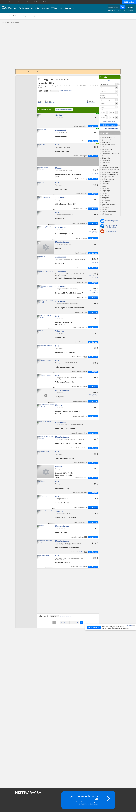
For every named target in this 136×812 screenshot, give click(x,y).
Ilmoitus (48, 101)
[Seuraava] (81, 622)
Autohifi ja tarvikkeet (108, 144)
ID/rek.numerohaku (114, 81)
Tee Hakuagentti (93, 627)
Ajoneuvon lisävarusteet (109, 140)
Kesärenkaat (106, 163)
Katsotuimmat (106, 160)
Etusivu (15, 8)
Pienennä (130, 625)
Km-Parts (81, 552)
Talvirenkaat (106, 195)
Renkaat (104, 193)
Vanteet (104, 209)
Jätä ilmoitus (129, 2)
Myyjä (40, 101)
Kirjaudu (130, 7)
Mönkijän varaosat (108, 179)
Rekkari (45, 2)
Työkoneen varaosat (108, 205)
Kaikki (40, 103)
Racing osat (105, 188)
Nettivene (23, 2)
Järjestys (90, 101)
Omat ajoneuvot (110, 231)
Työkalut (104, 202)
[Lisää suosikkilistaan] (39, 116)
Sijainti (130, 10)
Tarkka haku (24, 8)
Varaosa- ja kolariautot (109, 212)
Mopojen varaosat (107, 177)
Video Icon (45, 395)
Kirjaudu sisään (6, 16)
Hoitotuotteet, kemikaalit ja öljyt (110, 155)
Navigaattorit (106, 181)
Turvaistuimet (106, 200)
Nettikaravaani (38, 2)
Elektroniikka (106, 158)
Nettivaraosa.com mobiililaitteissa (111, 226)
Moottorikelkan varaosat (110, 172)
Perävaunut (105, 184)
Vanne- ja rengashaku (40, 8)
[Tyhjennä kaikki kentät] (119, 125)
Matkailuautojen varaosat (110, 167)
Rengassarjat (106, 191)
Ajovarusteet (106, 142)
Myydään (110, 10)
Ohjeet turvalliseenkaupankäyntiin (111, 221)
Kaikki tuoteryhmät (122, 10)
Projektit (104, 186)
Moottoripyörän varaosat (110, 174)
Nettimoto (16, 2)
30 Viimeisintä (56, 8)
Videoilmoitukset (107, 214)
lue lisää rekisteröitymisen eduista (23, 16)
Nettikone (30, 2)
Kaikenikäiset (50, 103)
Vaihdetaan (105, 207)
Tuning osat (68, 120)
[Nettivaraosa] (6, 8)
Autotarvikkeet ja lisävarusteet (107, 150)
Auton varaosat (107, 147)
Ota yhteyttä (93, 126)
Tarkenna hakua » (65, 91)
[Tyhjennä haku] (119, 84)
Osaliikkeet (69, 8)
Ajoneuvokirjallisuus (108, 137)
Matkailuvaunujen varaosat (110, 170)
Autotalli (10, 2)
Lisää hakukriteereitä (109, 121)
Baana (50, 2)
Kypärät (104, 165)
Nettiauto (4, 2)
